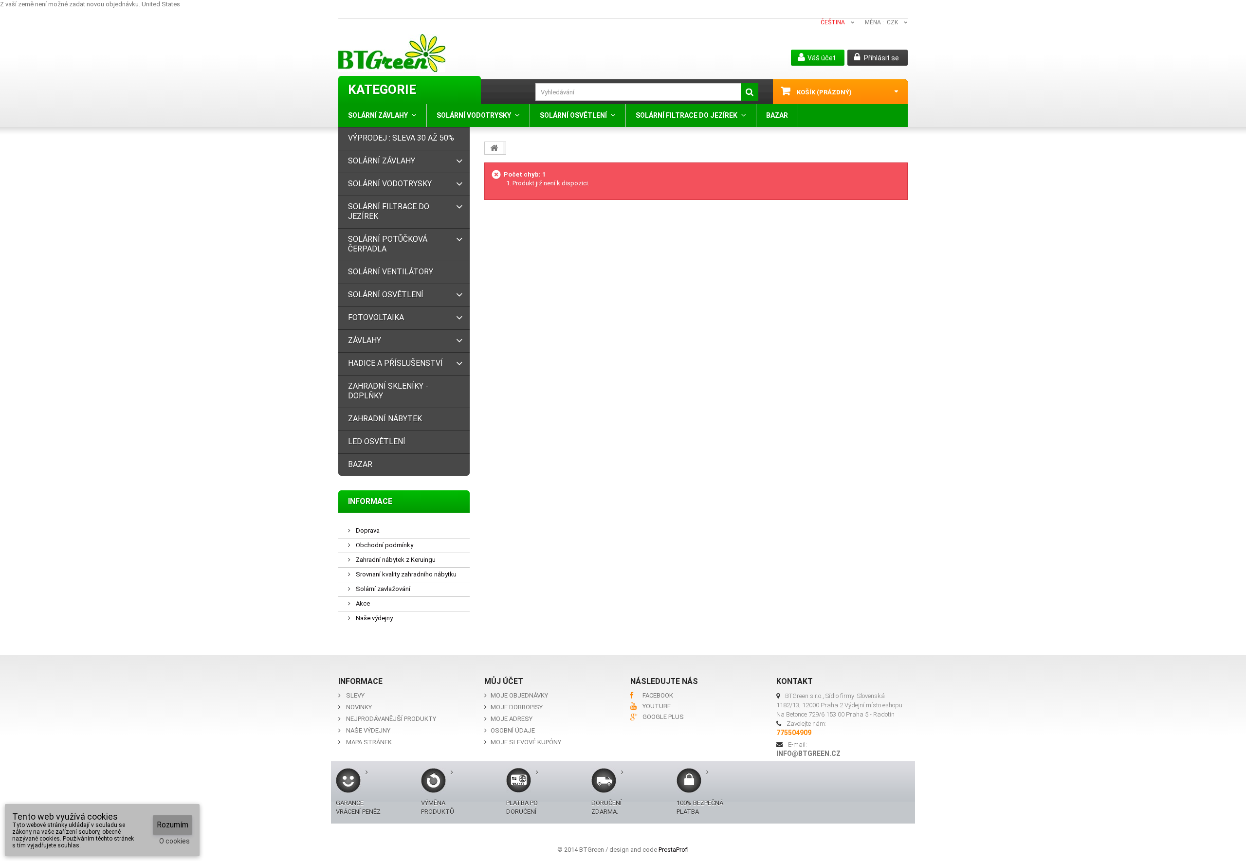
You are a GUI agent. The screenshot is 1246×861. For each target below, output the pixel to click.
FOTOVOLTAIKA (376, 317)
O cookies (174, 841)
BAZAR (777, 115)
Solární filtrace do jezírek (686, 115)
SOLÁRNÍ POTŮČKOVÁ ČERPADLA (387, 243)
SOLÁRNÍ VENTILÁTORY (390, 271)
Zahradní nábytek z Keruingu (395, 559)
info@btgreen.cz (808, 753)
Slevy (355, 695)
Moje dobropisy (517, 707)
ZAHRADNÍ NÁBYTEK (385, 418)
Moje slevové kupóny (526, 742)
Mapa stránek (369, 742)
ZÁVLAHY (364, 340)
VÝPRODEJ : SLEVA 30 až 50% (401, 138)
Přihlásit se (880, 58)
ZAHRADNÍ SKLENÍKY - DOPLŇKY (388, 390)
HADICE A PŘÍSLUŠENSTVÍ (395, 363)
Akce (362, 603)
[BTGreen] (432, 53)
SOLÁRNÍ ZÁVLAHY (378, 115)
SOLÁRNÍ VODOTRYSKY (474, 115)
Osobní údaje (513, 730)
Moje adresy (511, 718)
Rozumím (172, 824)
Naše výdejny (373, 618)
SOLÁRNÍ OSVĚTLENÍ (573, 115)
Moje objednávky (519, 695)
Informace (370, 501)
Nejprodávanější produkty (391, 718)
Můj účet (503, 681)
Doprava (367, 530)
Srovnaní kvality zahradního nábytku (405, 574)
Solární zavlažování (382, 588)
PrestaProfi (674, 849)
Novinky (359, 707)
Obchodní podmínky (383, 545)
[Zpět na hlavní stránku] (494, 148)
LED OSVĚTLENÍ (376, 441)
